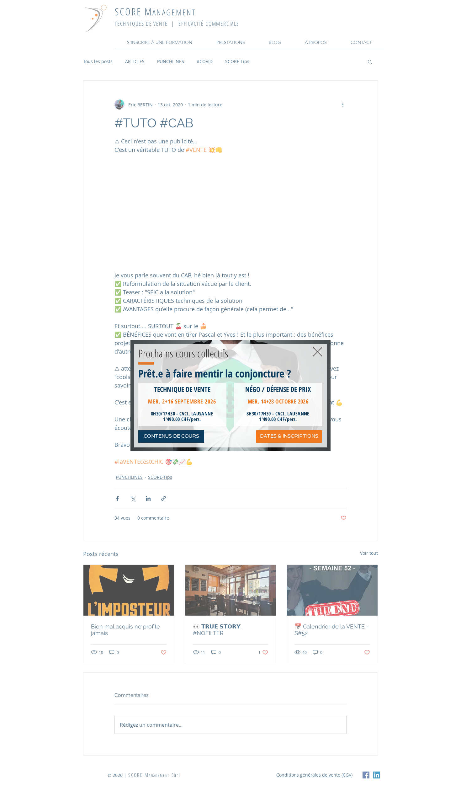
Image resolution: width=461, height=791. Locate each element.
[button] (317, 352)
